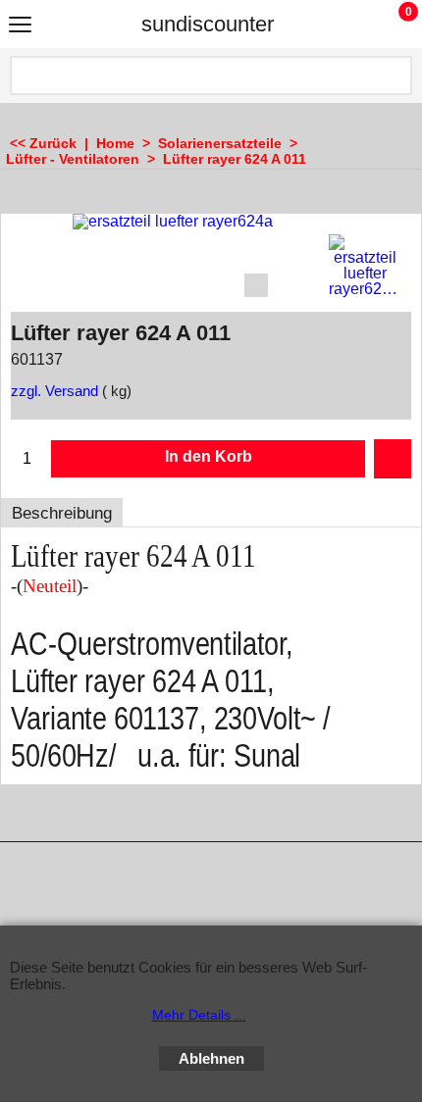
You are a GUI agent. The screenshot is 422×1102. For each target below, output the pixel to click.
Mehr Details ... (199, 1015)
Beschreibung (62, 513)
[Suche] (395, 75)
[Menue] (20, 26)
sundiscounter (207, 24)
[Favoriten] (392, 458)
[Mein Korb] (390, 24)
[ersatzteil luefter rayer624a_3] (365, 265)
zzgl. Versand (54, 391)
